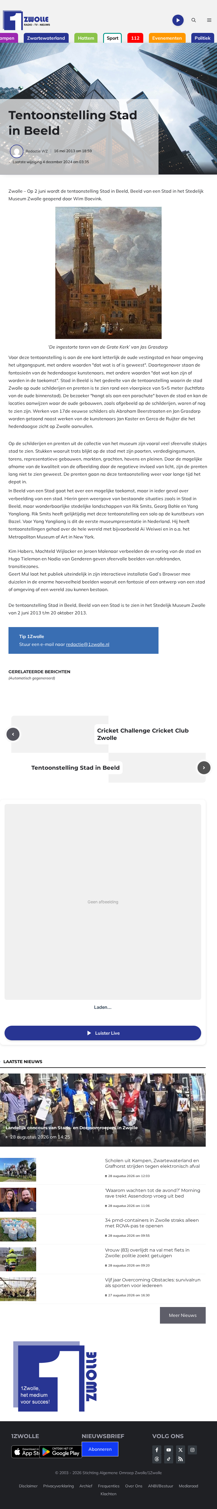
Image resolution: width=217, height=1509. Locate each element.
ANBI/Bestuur (160, 1485)
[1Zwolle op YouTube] (168, 1458)
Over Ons (133, 1485)
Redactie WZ (37, 151)
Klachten (108, 1493)
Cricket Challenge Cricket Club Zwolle (143, 734)
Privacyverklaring (58, 1485)
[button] (193, 20)
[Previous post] (13, 734)
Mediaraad (188, 1485)
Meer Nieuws (183, 1315)
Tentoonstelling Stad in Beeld (75, 767)
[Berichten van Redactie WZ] (17, 151)
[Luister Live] (178, 20)
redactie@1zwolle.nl (87, 644)
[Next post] (204, 767)
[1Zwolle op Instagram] (192, 1449)
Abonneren (100, 1449)
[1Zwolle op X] (180, 1449)
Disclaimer (28, 1485)
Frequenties (109, 1485)
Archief (85, 1485)
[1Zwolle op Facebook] (156, 1449)
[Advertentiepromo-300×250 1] (55, 1410)
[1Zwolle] (26, 20)
